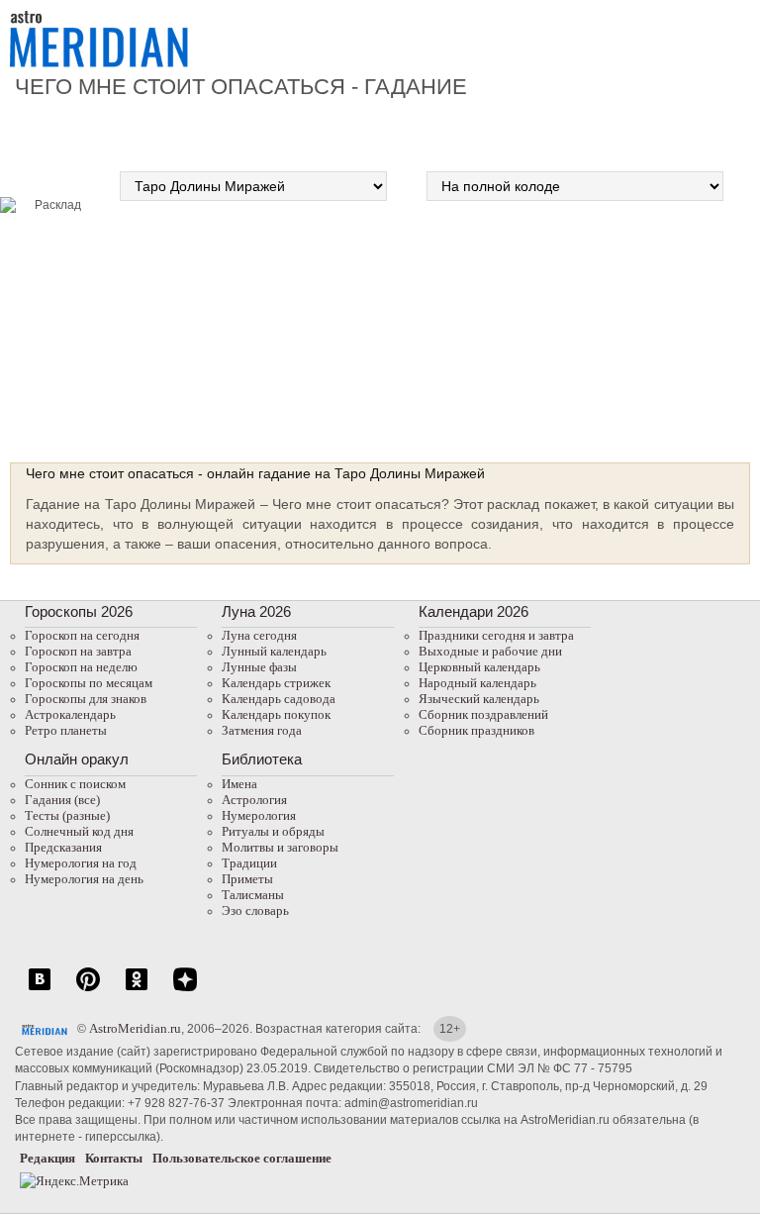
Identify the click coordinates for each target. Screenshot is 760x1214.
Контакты (113, 1158)
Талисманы (253, 894)
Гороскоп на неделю (81, 666)
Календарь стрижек (276, 682)
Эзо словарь (255, 910)
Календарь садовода (278, 698)
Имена (239, 783)
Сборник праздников (476, 730)
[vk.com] (39, 989)
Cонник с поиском (75, 783)
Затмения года (262, 730)
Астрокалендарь (70, 714)
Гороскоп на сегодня (82, 635)
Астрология (254, 799)
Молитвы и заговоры (280, 847)
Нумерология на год (81, 863)
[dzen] (185, 989)
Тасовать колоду (652, 324)
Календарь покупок (276, 714)
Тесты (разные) (67, 815)
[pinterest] (88, 989)
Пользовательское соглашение (242, 1158)
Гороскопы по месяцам (88, 682)
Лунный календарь (274, 651)
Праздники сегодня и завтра (496, 635)
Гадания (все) (62, 799)
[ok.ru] (136, 989)
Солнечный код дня (79, 831)
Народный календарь (477, 682)
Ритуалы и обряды (273, 831)
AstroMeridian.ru (135, 1028)
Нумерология (259, 815)
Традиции (249, 863)
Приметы (247, 878)
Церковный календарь (479, 666)
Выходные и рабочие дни (490, 651)
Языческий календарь (479, 698)
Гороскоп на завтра (78, 651)
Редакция (47, 1158)
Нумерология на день (84, 878)
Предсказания (63, 847)
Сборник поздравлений (483, 714)
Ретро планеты (66, 730)
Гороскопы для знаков (85, 698)
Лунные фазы (259, 666)
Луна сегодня (259, 635)
